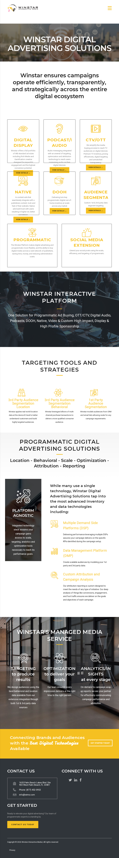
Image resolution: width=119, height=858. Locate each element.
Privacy (12, 850)
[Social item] (70, 780)
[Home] (23, 8)
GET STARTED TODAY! (100, 743)
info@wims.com (27, 794)
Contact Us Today (22, 824)
